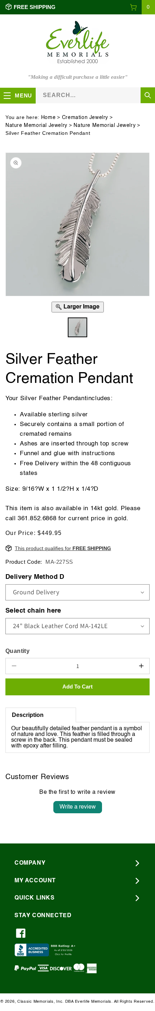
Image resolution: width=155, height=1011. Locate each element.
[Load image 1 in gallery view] (77, 327)
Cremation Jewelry (85, 117)
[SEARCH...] (148, 95)
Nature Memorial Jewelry (36, 125)
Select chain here (33, 611)
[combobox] (95, 95)
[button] (142, 7)
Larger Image (81, 307)
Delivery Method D (35, 577)
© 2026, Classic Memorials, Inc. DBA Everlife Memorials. (56, 1002)
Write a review (77, 807)
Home (48, 117)
